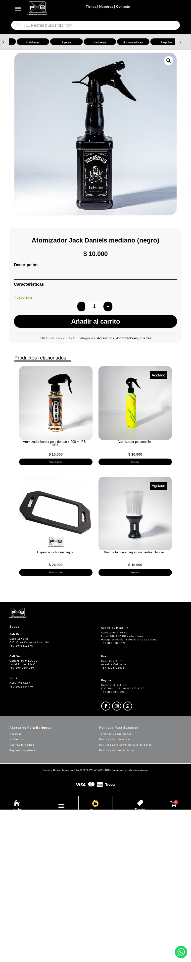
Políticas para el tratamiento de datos (125, 744)
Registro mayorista (22, 750)
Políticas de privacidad (115, 739)
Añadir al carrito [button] (55, 462)
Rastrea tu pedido (21, 744)
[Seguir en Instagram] (116, 706)
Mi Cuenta (16, 739)
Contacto (123, 6)
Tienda (91, 6)
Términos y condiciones (115, 733)
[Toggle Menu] (18, 8)
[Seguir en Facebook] (105, 706)
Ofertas (145, 338)
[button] (3, 41)
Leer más (135, 462)
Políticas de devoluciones (117, 750)
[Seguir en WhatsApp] (127, 706)
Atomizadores (127, 338)
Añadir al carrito (95, 321)
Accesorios (105, 338)
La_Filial (74, 770)
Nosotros (106, 6)
